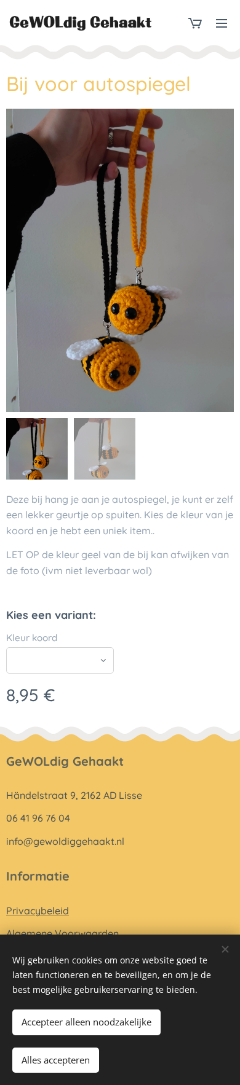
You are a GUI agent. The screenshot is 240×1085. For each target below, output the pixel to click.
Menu (221, 22)
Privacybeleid (37, 910)
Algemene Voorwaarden (62, 933)
